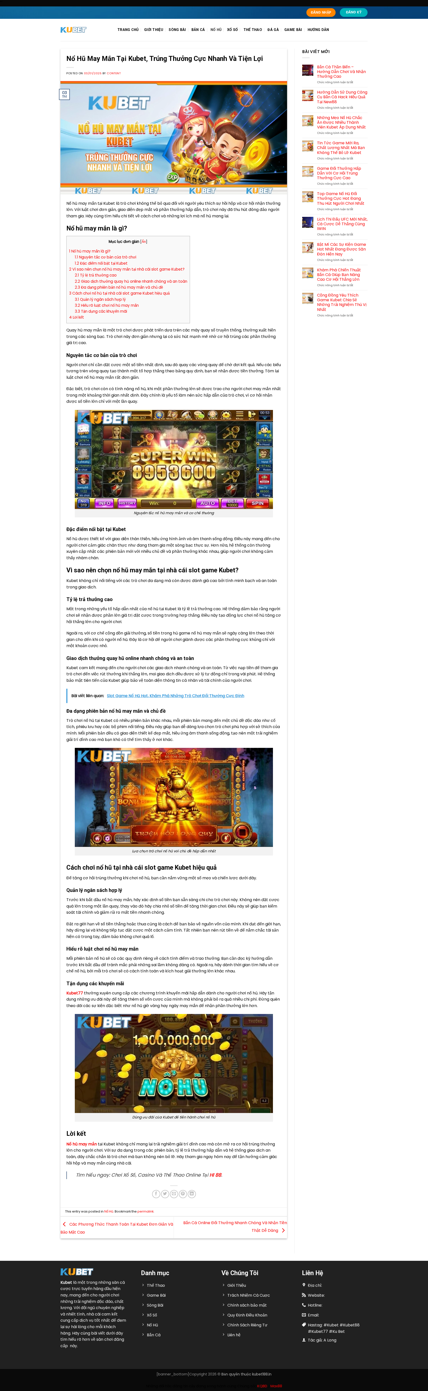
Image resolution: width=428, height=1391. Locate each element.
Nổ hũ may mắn (81, 1144)
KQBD (262, 1386)
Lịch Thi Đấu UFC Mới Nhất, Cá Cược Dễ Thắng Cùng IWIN (342, 224)
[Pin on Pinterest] (183, 1194)
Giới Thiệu (153, 30)
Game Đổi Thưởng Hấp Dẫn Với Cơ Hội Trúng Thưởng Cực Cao (339, 173)
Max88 (276, 1386)
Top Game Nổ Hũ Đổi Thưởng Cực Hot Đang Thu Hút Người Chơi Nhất (340, 198)
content (114, 73)
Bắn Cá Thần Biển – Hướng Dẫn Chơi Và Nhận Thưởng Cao (341, 72)
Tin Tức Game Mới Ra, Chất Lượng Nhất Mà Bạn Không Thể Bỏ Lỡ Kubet (341, 148)
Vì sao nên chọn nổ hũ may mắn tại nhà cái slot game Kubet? (127, 269)
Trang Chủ (128, 30)
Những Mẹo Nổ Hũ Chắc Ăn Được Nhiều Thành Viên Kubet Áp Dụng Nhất (341, 122)
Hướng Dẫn (318, 30)
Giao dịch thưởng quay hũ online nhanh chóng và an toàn (131, 281)
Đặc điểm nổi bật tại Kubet (101, 263)
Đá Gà (273, 30)
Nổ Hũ (216, 30)
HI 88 (215, 1175)
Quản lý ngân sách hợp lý (100, 299)
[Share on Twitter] (165, 1194)
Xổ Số (232, 30)
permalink (145, 1211)
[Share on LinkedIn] (192, 1194)
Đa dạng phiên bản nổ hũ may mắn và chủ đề (119, 287)
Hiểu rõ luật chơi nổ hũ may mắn (107, 305)
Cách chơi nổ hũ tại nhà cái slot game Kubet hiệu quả (119, 293)
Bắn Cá (198, 30)
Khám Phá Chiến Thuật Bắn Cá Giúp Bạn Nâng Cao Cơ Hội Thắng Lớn (339, 275)
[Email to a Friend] (174, 1194)
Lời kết (76, 317)
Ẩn (144, 241)
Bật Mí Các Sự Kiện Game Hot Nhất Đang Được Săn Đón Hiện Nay (341, 249)
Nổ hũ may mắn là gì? (89, 251)
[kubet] (85, 30)
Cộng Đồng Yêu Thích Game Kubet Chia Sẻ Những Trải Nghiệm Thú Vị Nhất (342, 302)
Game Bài (293, 30)
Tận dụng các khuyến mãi (101, 311)
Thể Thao (252, 30)
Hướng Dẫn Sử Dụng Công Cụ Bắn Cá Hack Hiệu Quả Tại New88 (342, 97)
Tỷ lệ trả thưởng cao (96, 275)
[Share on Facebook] (156, 1194)
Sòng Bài (177, 30)
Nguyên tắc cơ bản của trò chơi (105, 257)
